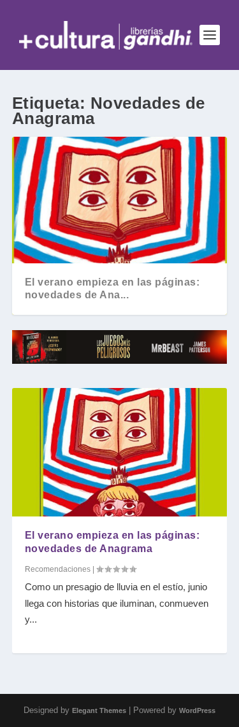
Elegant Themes (99, 710)
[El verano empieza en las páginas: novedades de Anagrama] (120, 452)
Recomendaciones (58, 569)
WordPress (197, 710)
